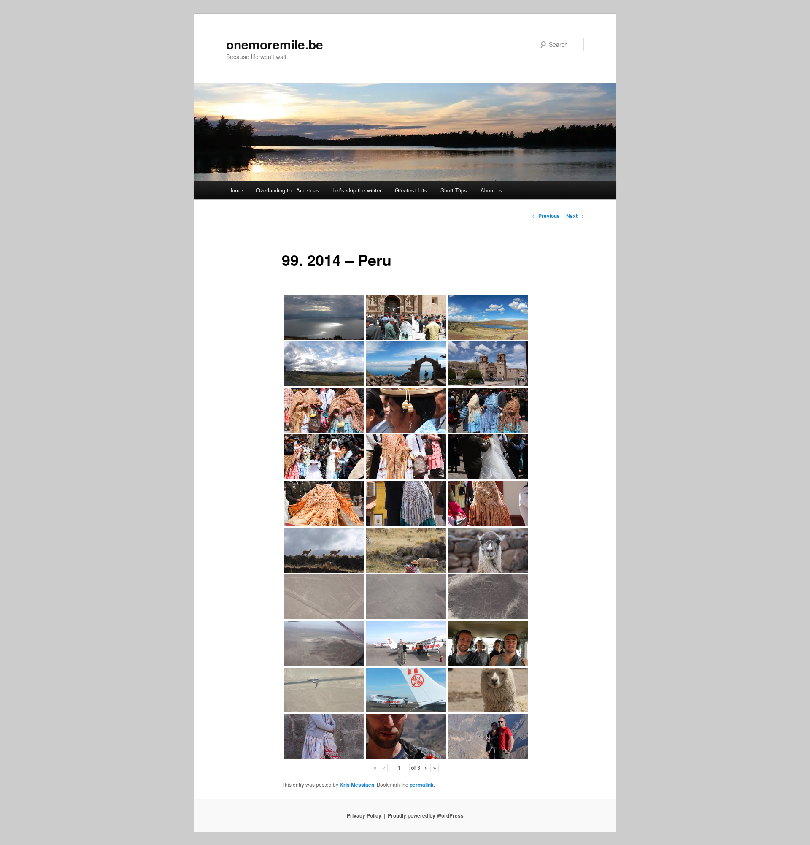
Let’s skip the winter (356, 190)
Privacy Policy (364, 815)
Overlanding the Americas (287, 190)
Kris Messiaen (357, 784)
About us (491, 190)
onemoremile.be (274, 44)
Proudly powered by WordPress (426, 815)
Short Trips (453, 190)
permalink (422, 784)
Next (575, 215)
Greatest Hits (411, 190)
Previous (546, 215)
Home (235, 190)
